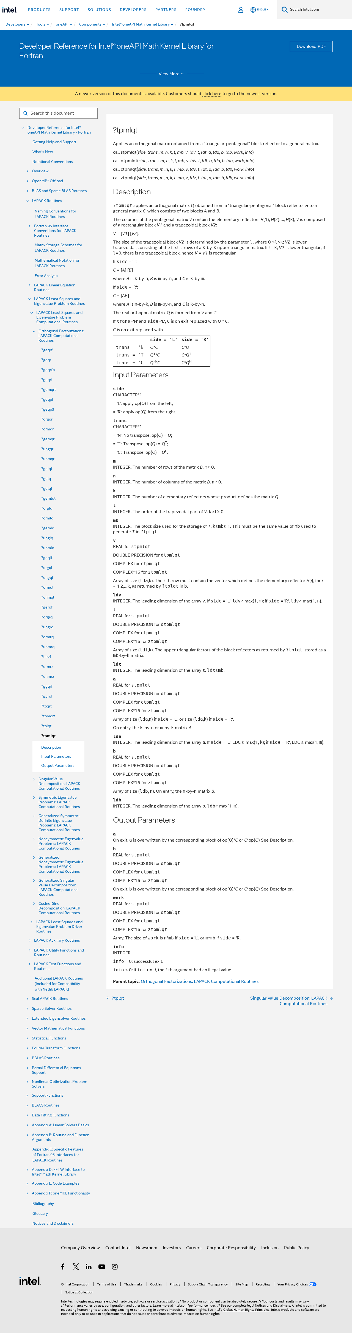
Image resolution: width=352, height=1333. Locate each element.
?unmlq (47, 547)
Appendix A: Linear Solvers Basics (60, 1125)
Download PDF (311, 46)
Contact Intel (118, 1248)
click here (211, 93)
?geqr (46, 359)
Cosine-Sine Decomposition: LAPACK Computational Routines (59, 908)
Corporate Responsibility (231, 1248)
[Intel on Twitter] (76, 1268)
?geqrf (47, 349)
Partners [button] (166, 9)
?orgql (46, 567)
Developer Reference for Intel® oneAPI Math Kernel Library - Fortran (59, 130)
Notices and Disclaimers (53, 1223)
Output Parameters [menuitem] (58, 765)
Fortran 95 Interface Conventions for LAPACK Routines (55, 231)
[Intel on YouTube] (102, 1268)
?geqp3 (47, 409)
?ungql (47, 577)
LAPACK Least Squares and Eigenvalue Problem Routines (59, 301)
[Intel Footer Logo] (30, 1280)
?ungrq (47, 626)
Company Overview (80, 1248)
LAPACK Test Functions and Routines (57, 966)
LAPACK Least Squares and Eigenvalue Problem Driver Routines (59, 927)
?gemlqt (48, 498)
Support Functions (47, 1095)
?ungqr (47, 448)
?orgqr (47, 419)
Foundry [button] (195, 9)
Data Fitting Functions (50, 1115)
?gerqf (47, 607)
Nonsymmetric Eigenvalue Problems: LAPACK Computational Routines (61, 844)
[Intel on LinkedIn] (89, 1268)
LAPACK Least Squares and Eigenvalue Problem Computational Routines (59, 317)
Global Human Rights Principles (246, 1309)
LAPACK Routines (47, 200)
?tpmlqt (48, 736)
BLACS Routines (46, 1105)
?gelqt (46, 488)
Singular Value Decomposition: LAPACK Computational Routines (59, 784)
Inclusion (270, 1248)
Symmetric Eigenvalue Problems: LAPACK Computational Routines (59, 802)
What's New (42, 151)
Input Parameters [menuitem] (56, 756)
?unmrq (47, 646)
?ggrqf (47, 696)
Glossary (40, 1213)
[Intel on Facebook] (63, 1268)
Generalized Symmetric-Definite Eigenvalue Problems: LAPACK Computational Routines (59, 823)
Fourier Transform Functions (56, 1048)
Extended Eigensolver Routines (59, 1018)
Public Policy (296, 1248)
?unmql (47, 597)
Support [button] (69, 9)
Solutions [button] (99, 9)
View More (169, 74)
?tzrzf (46, 656)
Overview (40, 171)
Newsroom (146, 1248)
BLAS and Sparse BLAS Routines (59, 191)
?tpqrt (46, 706)
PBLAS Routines (46, 1058)
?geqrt (47, 379)
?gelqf (46, 468)
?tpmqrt (48, 715)
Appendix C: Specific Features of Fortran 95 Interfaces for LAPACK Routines (57, 1155)
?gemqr (47, 438)
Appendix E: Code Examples (55, 1183)
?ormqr (47, 429)
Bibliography (43, 1203)
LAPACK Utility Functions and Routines (59, 952)
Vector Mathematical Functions (58, 1028)
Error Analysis (46, 275)
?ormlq (47, 518)
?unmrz (47, 676)
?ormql (47, 587)
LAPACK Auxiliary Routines (57, 940)
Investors (172, 1248)
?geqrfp (48, 369)
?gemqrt (48, 389)
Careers (193, 1248)
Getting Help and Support (54, 141)
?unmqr (47, 458)
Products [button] (39, 9)
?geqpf (47, 399)
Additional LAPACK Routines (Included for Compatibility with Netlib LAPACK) (59, 984)
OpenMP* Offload (47, 181)
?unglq (47, 537)
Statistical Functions (49, 1038)
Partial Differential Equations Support (56, 1070)
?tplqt (46, 725)
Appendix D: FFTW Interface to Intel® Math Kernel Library (58, 1172)
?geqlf (46, 557)
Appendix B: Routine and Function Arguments (60, 1137)
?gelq (46, 478)
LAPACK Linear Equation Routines (54, 287)
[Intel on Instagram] (115, 1268)
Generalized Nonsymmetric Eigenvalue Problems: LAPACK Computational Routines (61, 864)
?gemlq (47, 528)
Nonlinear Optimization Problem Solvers (59, 1084)
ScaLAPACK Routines (50, 998)
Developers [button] (133, 9)
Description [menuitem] (51, 747)
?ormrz (47, 666)
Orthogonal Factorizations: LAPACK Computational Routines (61, 336)
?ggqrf (47, 686)
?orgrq (47, 617)
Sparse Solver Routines (52, 1008)
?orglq (46, 508)
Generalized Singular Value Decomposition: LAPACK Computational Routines (58, 887)
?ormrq (47, 636)
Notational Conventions (52, 161)
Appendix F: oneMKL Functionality (61, 1193)
